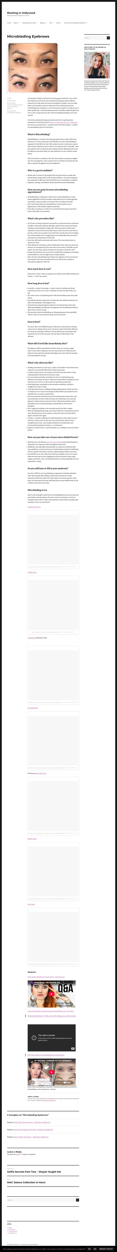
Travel (58, 23)
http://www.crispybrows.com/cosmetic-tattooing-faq (46, 977)
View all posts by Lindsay (49, 1100)
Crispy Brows (32, 638)
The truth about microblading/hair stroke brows (46, 1055)
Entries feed (11, 1229)
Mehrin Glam (32, 839)
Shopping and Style (29, 23)
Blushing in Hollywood (21, 12)
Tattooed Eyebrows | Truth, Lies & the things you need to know (52, 1016)
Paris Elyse (31, 904)
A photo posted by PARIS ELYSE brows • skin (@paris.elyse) (44, 964)
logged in (19, 1154)
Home (9, 23)
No (95, 1249)
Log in (10, 1227)
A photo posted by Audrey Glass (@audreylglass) (45, 632)
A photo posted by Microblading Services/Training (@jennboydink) (46, 767)
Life (50, 23)
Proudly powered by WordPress (29, 1244)
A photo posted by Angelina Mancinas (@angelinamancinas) (44, 566)
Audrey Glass (32, 572)
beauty (9, 111)
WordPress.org (12, 1233)
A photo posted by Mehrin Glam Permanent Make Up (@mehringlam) (47, 898)
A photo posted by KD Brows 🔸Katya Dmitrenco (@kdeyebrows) (46, 833)
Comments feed (12, 1231)
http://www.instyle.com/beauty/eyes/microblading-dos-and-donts (51, 1011)
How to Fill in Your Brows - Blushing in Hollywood (31, 1137)
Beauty (42, 23)
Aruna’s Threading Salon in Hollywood (64, 122)
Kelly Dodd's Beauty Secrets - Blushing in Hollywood (32, 1122)
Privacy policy (106, 1249)
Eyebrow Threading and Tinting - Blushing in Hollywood (33, 1130)
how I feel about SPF (53, 442)
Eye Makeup (14, 106)
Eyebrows (18, 112)
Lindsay (9, 98)
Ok (89, 1249)
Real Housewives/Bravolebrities (75, 23)
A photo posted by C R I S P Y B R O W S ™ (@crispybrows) (44, 702)
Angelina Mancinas (34, 507)
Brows (9, 106)
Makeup (9, 108)
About (16, 23)
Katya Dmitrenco (40, 773)
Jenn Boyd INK (33, 708)
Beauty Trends (18, 104)
